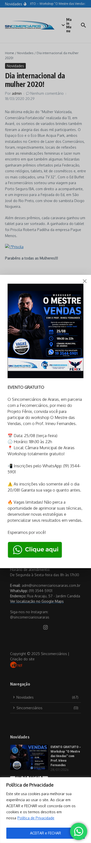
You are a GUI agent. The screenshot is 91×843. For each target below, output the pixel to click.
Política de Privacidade (35, 818)
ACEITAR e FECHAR (45, 833)
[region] (45, 810)
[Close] (84, 281)
